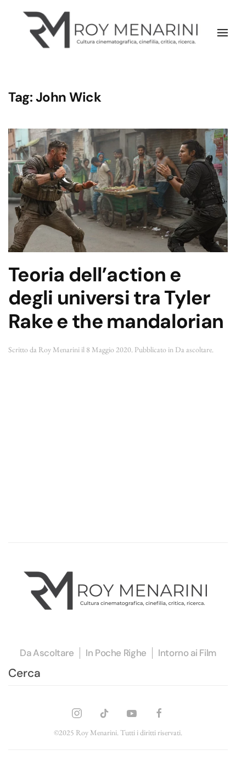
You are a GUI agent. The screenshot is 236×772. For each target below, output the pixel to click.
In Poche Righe (116, 653)
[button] (222, 33)
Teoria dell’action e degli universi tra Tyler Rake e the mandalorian (115, 298)
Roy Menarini (59, 349)
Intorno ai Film (187, 653)
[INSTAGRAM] (76, 711)
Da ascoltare (193, 349)
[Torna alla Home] (112, 33)
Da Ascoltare (47, 653)
